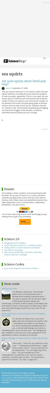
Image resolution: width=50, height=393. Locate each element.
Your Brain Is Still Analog (13, 250)
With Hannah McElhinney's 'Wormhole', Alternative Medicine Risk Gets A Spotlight (23, 253)
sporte (8, 88)
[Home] (15, 62)
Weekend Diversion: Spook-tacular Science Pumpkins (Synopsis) (23, 314)
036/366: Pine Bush (9, 289)
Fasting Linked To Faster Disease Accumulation (22, 248)
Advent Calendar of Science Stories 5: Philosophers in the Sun (25, 339)
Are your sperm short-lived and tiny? (24, 82)
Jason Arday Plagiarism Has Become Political (21, 268)
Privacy (38, 373)
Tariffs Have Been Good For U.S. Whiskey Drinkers (23, 245)
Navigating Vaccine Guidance (15, 243)
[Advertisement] (25, 29)
